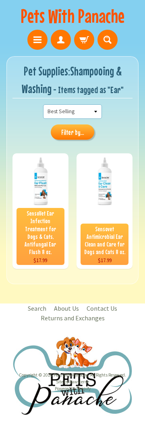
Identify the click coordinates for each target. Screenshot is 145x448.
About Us (66, 308)
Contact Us (102, 308)
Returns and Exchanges (73, 318)
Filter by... (72, 132)
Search (37, 308)
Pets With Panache (72, 16)
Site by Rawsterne (72, 382)
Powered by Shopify (73, 388)
